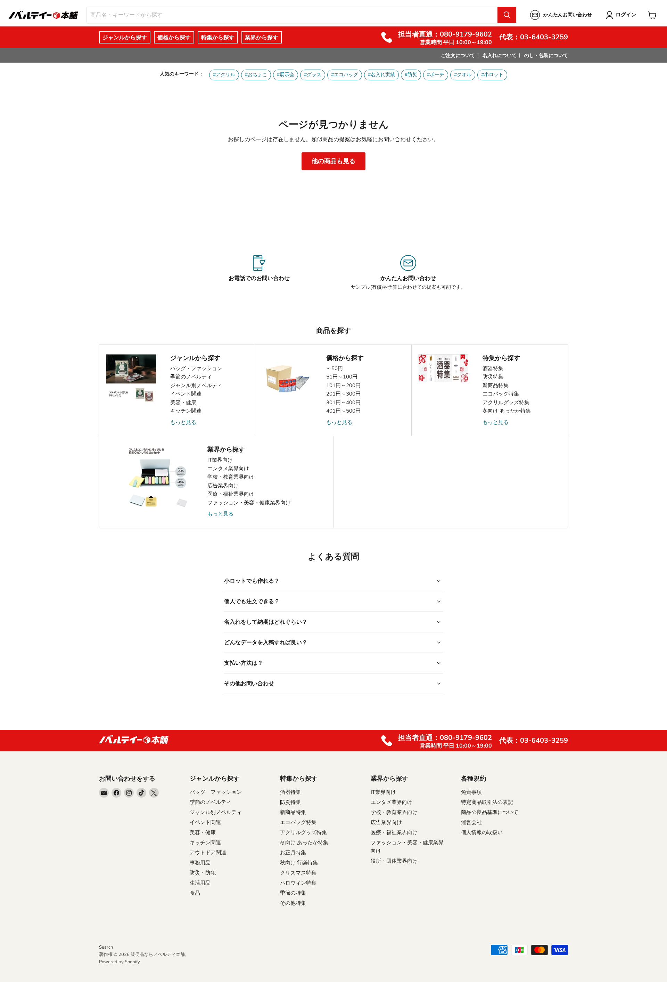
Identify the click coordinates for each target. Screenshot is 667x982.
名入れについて (500, 55)
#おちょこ (256, 74)
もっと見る (183, 422)
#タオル (462, 74)
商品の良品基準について (489, 812)
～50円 (334, 368)
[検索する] (506, 15)
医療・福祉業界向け (230, 493)
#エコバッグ (344, 74)
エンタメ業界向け (228, 468)
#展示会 (285, 74)
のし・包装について (546, 55)
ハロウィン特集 (298, 882)
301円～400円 (343, 402)
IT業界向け (220, 459)
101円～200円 (343, 385)
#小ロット (492, 74)
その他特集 (293, 903)
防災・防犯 (203, 872)
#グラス (312, 74)
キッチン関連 (185, 410)
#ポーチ (435, 74)
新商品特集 (496, 385)
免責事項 (471, 792)
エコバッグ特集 (501, 393)
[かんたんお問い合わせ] (408, 272)
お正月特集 (293, 852)
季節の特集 (293, 892)
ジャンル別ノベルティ (196, 385)
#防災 (411, 74)
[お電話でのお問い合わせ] (259, 272)
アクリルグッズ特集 (506, 402)
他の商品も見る (333, 161)
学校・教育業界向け (230, 476)
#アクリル (224, 74)
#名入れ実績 (381, 74)
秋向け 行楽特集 (299, 862)
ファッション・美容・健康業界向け (249, 502)
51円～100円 (341, 376)
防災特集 (493, 376)
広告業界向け (223, 485)
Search (106, 947)
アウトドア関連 (208, 852)
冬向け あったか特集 (507, 410)
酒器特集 (493, 368)
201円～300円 (343, 393)
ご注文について (458, 55)
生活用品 (200, 882)
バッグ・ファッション (196, 368)
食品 (195, 892)
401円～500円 (343, 410)
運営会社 (471, 822)
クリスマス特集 (298, 872)
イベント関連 (185, 393)
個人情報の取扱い (482, 832)
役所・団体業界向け (394, 860)
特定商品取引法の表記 (487, 802)
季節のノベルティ (191, 376)
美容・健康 (183, 402)
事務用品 (200, 862)
